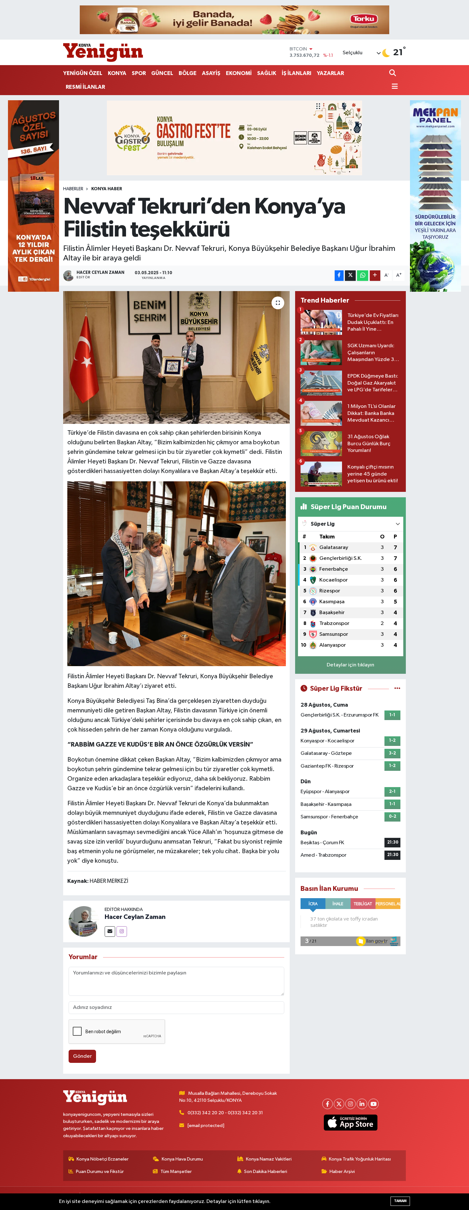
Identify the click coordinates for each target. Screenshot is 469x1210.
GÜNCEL (162, 73)
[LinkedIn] (362, 1104)
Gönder (82, 1056)
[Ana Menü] (393, 87)
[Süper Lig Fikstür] (397, 688)
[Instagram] (121, 931)
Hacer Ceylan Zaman (135, 917)
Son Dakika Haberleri (265, 1171)
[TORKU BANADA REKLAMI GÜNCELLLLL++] (234, 19)
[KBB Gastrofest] (234, 137)
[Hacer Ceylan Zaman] (84, 921)
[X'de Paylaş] (350, 275)
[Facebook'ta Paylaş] (339, 275)
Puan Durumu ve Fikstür (100, 1171)
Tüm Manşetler (176, 1171)
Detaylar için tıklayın (350, 665)
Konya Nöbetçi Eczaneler (103, 1159)
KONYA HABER (106, 189)
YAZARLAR (330, 73)
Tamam (400, 1201)
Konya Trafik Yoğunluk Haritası (360, 1159)
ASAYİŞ (211, 73)
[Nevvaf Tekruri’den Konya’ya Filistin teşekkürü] (176, 357)
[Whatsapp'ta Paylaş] (362, 275)
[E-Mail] (110, 931)
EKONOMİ (239, 73)
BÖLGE (188, 73)
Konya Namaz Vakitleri (269, 1159)
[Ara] (393, 73)
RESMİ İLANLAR (85, 87)
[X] (339, 1104)
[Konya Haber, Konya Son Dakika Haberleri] (103, 52)
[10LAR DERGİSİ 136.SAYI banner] (33, 196)
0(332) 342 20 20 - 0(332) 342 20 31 (225, 1112)
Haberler (73, 189)
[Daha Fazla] (375, 275)
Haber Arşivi (342, 1171)
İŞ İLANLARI (296, 73)
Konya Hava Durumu (182, 1159)
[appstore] (351, 1123)
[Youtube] (373, 1104)
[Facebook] (327, 1104)
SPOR (139, 73)
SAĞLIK (266, 73)
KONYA (117, 73)
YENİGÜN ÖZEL (82, 73)
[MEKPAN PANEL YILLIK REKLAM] (435, 196)
